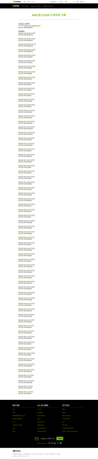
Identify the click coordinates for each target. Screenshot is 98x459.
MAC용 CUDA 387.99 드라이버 (26, 60)
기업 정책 (46, 454)
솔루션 (29, 1)
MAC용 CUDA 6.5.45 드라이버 (26, 198)
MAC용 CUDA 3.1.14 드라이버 (26, 380)
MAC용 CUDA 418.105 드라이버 (26, 33)
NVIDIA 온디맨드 (41, 431)
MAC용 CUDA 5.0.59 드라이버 (26, 287)
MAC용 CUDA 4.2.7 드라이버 (26, 325)
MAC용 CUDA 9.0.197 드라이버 (26, 77)
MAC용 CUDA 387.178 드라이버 (26, 49)
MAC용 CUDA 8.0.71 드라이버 (26, 99)
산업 (33, 1)
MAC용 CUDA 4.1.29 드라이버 (26, 336)
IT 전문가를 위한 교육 (67, 428)
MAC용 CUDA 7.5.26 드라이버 (26, 127)
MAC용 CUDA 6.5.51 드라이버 (26, 187)
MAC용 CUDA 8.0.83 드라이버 (26, 88)
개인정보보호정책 (17, 454)
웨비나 (39, 419)
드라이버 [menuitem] (61, 1)
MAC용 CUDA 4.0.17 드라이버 (26, 369)
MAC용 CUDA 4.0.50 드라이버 (26, 353)
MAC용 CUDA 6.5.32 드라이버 (26, 220)
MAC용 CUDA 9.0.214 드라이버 (26, 71)
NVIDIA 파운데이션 (17, 419)
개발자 (64, 409)
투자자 (14, 412)
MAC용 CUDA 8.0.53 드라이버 (26, 116)
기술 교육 (64, 425)
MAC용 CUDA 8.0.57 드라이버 (26, 110)
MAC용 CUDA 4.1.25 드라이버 (26, 347)
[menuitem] (25, 1)
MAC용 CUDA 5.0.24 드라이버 (26, 309)
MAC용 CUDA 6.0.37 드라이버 (26, 254)
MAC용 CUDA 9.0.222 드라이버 (26, 66)
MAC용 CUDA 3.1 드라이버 (25, 386)
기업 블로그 (40, 412)
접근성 (41, 454)
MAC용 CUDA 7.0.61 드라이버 (26, 160)
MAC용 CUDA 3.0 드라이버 (25, 391)
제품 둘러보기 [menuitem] (54, 1)
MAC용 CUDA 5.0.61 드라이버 (26, 281)
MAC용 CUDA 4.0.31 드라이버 (26, 358)
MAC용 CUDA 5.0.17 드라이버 (26, 314)
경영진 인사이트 (66, 415)
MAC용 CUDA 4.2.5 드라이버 (26, 331)
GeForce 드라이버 (36, 6)
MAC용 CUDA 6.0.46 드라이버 (26, 248)
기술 (13, 428)
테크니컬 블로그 (41, 415)
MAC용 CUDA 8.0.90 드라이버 (26, 83)
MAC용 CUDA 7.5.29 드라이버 (26, 121)
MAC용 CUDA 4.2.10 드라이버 (26, 320)
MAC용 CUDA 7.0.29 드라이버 (26, 182)
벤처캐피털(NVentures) (18, 415)
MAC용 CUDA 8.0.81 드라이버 (26, 94)
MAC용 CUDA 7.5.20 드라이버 (26, 149)
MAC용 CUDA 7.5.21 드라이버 (26, 143)
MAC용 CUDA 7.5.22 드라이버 (26, 138)
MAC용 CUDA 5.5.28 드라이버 (26, 265)
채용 (13, 431)
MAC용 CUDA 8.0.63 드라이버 (26, 105)
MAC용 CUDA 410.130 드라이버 (26, 38)
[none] (74, 1)
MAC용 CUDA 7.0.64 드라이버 (26, 154)
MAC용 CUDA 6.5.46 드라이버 (26, 193)
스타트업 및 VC (66, 419)
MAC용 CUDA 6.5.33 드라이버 (26, 215)
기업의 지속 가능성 (17, 425)
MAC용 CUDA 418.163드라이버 (32, 26)
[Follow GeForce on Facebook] (49, 443)
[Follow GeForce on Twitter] (58, 443)
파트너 (64, 412)
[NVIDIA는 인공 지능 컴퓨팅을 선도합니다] (16, 1)
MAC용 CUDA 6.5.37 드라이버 (26, 204)
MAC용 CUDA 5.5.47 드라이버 (26, 259)
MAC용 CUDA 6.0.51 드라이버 (26, 243)
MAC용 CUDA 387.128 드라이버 (26, 55)
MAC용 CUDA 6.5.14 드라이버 (26, 237)
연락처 (58, 454)
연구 (13, 422)
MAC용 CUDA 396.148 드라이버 (27, 44)
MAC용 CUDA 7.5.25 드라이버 (26, 132)
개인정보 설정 (26, 454)
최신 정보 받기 (41, 422)
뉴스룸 (39, 409)
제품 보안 (53, 454)
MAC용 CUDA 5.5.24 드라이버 (26, 276)
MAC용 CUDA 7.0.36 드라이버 (26, 171)
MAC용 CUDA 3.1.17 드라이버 (26, 375)
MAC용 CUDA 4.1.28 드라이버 (26, 342)
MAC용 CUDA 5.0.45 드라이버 (26, 292)
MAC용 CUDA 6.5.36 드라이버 (26, 209)
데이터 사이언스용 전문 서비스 (70, 431)
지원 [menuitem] (66, 1)
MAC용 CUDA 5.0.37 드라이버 (26, 298)
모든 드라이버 (25, 6)
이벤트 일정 (40, 425)
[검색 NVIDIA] (74, 1)
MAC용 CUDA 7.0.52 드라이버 (26, 165)
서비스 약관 (35, 454)
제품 (25, 1)
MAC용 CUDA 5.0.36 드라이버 (26, 303)
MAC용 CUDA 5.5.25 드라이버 (26, 270)
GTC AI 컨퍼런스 (41, 428)
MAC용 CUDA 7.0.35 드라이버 (26, 176)
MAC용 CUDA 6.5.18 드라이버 (26, 231)
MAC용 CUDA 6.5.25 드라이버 (26, 226)
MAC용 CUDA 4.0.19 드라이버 (26, 364)
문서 (63, 422)
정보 (13, 409)
